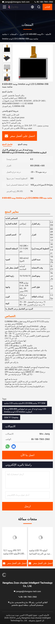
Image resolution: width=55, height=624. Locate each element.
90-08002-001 (11, 369)
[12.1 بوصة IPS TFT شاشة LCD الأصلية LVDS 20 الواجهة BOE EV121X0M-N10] (14, 537)
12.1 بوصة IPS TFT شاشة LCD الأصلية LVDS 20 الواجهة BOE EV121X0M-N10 (14, 552)
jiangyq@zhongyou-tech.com (17, 2)
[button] (8, 80)
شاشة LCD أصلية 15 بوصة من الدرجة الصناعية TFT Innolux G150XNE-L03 (40, 552)
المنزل (22, 34)
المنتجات (13, 34)
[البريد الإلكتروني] (13, 446)
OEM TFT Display (11, 417)
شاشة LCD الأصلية (26, 34)
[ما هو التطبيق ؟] (7, 446)
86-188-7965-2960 (44, 2)
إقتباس (47, 7)
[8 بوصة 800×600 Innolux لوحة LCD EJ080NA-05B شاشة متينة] (33, 62)
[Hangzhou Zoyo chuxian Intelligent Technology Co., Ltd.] (13, 7)
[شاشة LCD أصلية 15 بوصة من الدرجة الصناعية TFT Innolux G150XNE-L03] (40, 537)
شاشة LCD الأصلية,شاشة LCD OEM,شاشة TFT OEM (24, 403)
